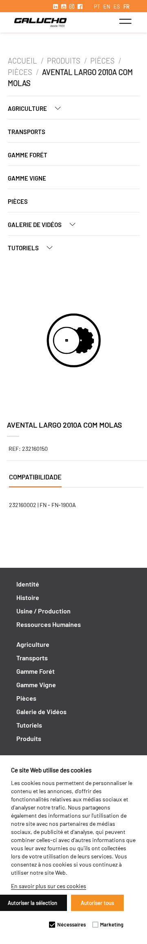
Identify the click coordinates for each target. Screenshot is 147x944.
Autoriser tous (97, 903)
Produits (63, 60)
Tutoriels (24, 247)
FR (126, 6)
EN (106, 6)
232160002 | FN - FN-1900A (42, 504)
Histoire (27, 597)
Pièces (102, 60)
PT (97, 6)
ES (117, 6)
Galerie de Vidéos (35, 224)
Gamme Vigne (27, 178)
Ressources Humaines (48, 624)
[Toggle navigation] (125, 21)
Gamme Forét (27, 155)
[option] (73, 341)
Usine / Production (43, 611)
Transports (26, 131)
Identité (27, 584)
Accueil (23, 60)
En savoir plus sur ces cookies (48, 885)
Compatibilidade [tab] (35, 477)
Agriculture (28, 108)
